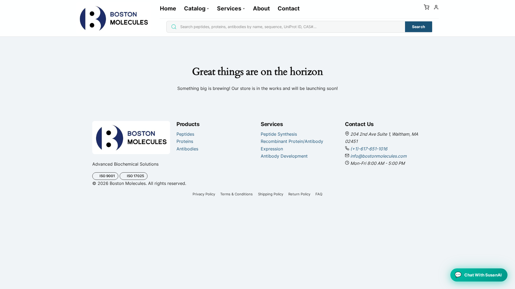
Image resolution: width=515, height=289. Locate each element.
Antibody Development (284, 156)
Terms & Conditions (236, 194)
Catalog (194, 8)
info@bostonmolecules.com (378, 156)
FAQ (318, 194)
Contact (289, 8)
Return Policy (299, 194)
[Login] (436, 8)
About (261, 8)
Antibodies (187, 148)
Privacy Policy (204, 194)
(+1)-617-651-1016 (368, 148)
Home (168, 8)
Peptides (185, 134)
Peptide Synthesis (279, 134)
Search (418, 26)
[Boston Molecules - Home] (113, 18)
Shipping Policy (270, 194)
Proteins (184, 141)
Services (229, 8)
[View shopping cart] (426, 8)
